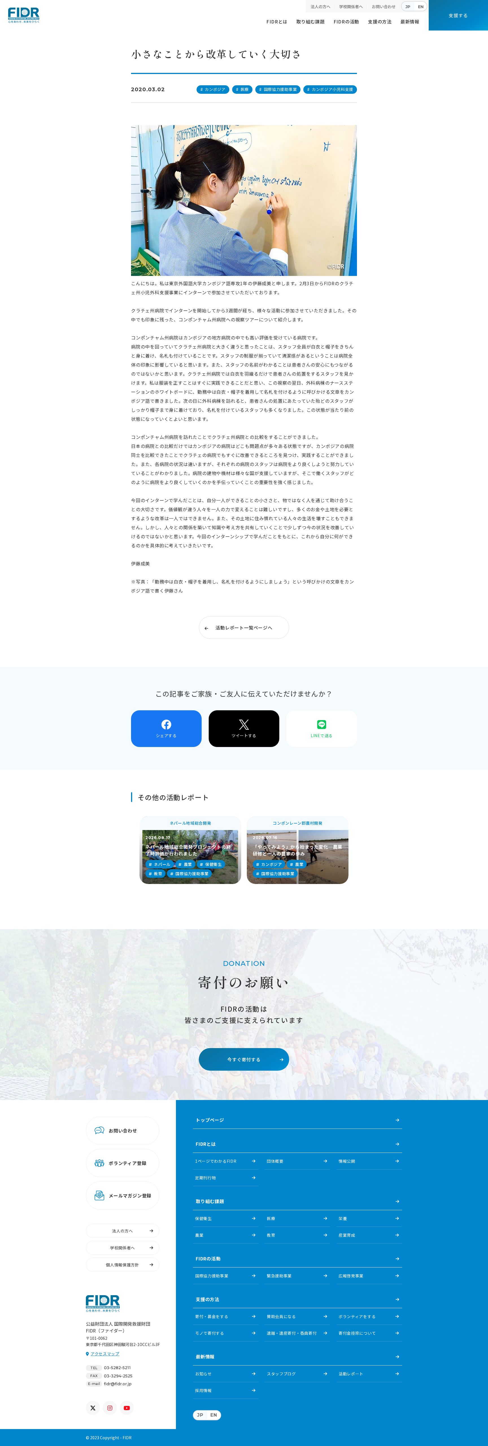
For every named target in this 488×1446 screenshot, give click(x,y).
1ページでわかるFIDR (215, 1161)
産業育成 (347, 1235)
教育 (271, 1235)
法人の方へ (320, 6)
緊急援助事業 (279, 1276)
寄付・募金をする (211, 1316)
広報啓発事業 (351, 1276)
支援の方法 (380, 21)
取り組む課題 (310, 21)
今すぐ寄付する (244, 1059)
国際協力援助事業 (211, 1276)
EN (421, 6)
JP (408, 6)
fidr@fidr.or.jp (118, 1383)
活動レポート (351, 1374)
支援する (458, 15)
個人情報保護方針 (122, 1265)
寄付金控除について (357, 1333)
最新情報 (409, 21)
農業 (199, 1235)
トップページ (210, 1119)
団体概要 (275, 1161)
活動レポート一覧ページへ (244, 627)
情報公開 (347, 1161)
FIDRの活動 (347, 21)
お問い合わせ (384, 6)
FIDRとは (276, 21)
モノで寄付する (209, 1333)
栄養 (343, 1218)
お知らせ (203, 1374)
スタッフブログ (281, 1374)
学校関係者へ (351, 6)
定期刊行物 (205, 1178)
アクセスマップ (105, 1353)
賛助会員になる (281, 1316)
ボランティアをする (357, 1316)
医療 (271, 1218)
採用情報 (203, 1390)
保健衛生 (203, 1218)
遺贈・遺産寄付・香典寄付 (292, 1333)
